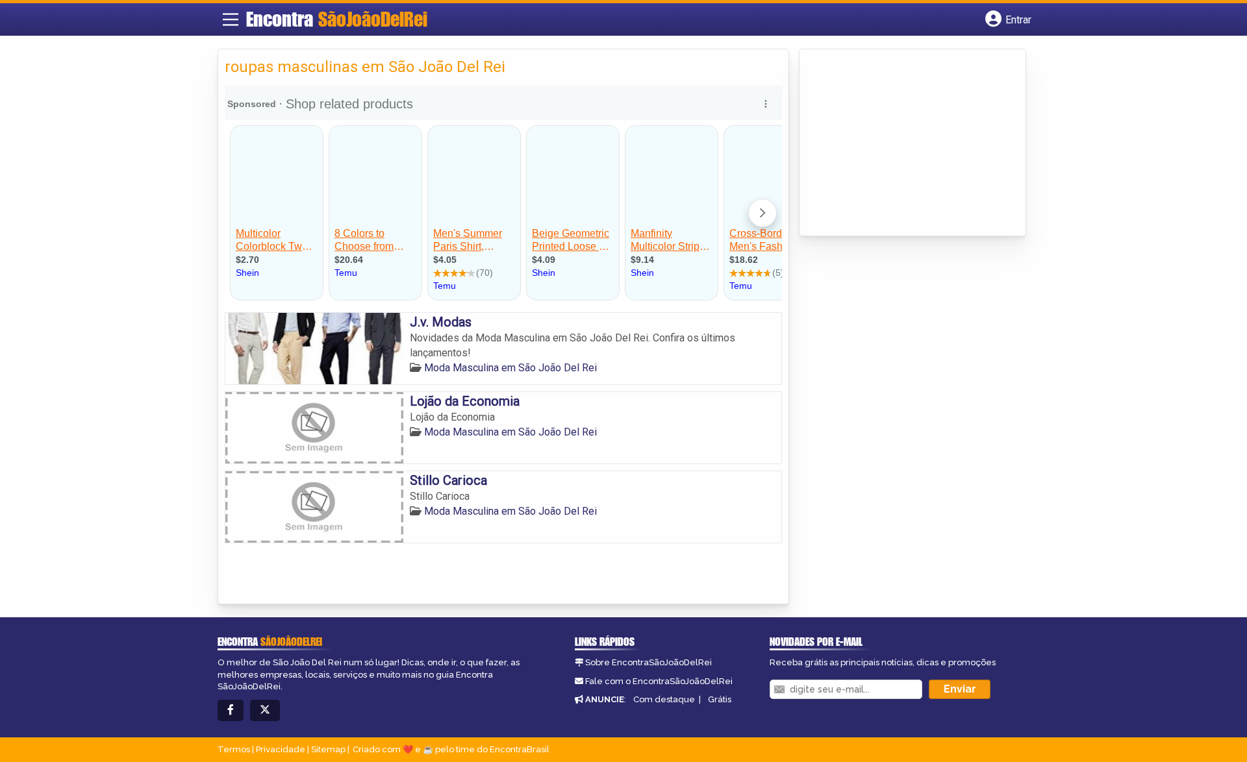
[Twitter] (265, 710)
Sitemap (328, 749)
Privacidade (280, 749)
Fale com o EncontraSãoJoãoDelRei (659, 681)
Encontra (336, 19)
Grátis (719, 699)
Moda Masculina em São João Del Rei (510, 368)
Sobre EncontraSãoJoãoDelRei (648, 662)
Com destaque (664, 699)
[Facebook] (231, 710)
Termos (234, 749)
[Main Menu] (231, 19)
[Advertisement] (903, 143)
